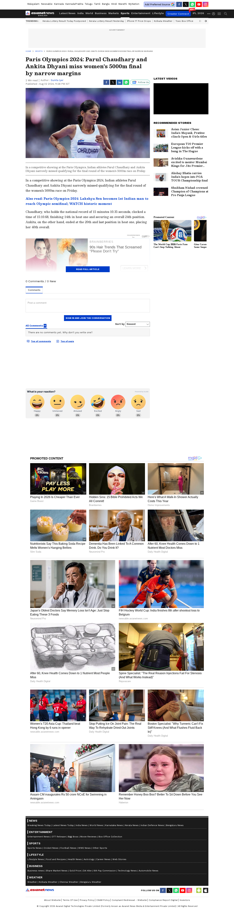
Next (205, 21)
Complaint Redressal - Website (129, 900)
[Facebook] (179, 4)
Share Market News (56, 870)
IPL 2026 (198, 13)
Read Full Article (87, 269)
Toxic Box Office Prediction (190, 21)
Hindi (114, 4)
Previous (200, 21)
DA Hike (87, 870)
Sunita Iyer (57, 80)
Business (101, 13)
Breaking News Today (39, 825)
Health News (75, 859)
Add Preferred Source (157, 4)
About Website (52, 900)
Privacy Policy (87, 900)
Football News (68, 848)
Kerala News (132, 825)
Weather (32, 882)
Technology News (127, 870)
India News (82, 825)
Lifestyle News (35, 859)
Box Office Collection (110, 836)
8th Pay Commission (105, 870)
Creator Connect (178, 13)
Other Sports (100, 848)
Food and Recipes (56, 859)
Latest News (67, 13)
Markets (113, 13)
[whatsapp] (192, 4)
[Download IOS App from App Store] (205, 890)
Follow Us (143, 82)
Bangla (106, 4)
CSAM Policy (103, 900)
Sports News (34, 848)
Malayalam (33, 4)
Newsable (46, 4)
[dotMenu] (209, 13)
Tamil (97, 4)
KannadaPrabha (74, 4)
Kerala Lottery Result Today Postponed (64, 21)
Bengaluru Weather (90, 882)
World (89, 13)
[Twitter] (186, 4)
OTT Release (59, 836)
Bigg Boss (73, 836)
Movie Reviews (88, 836)
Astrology (89, 859)
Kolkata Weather (163, 21)
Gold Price (75, 870)
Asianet (40, 890)
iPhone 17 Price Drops (139, 21)
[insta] (205, 4)
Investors (185, 900)
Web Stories (119, 859)
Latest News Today (63, 825)
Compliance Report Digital (163, 900)
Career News (103, 859)
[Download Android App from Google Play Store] (199, 890)
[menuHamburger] (219, 13)
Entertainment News (38, 836)
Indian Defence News (152, 825)
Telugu (89, 4)
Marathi (122, 4)
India (80, 13)
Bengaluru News (175, 825)
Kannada (59, 4)
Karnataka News (114, 825)
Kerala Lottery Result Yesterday (106, 21)
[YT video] (199, 4)
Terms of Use (70, 900)
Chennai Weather (68, 882)
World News (96, 825)
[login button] (214, 13)
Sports (125, 13)
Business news (35, 870)
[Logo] (41, 14)
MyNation (133, 4)
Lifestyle (158, 13)
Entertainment (140, 13)
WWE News (84, 848)
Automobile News (148, 870)
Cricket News (51, 848)
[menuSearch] (225, 13)
